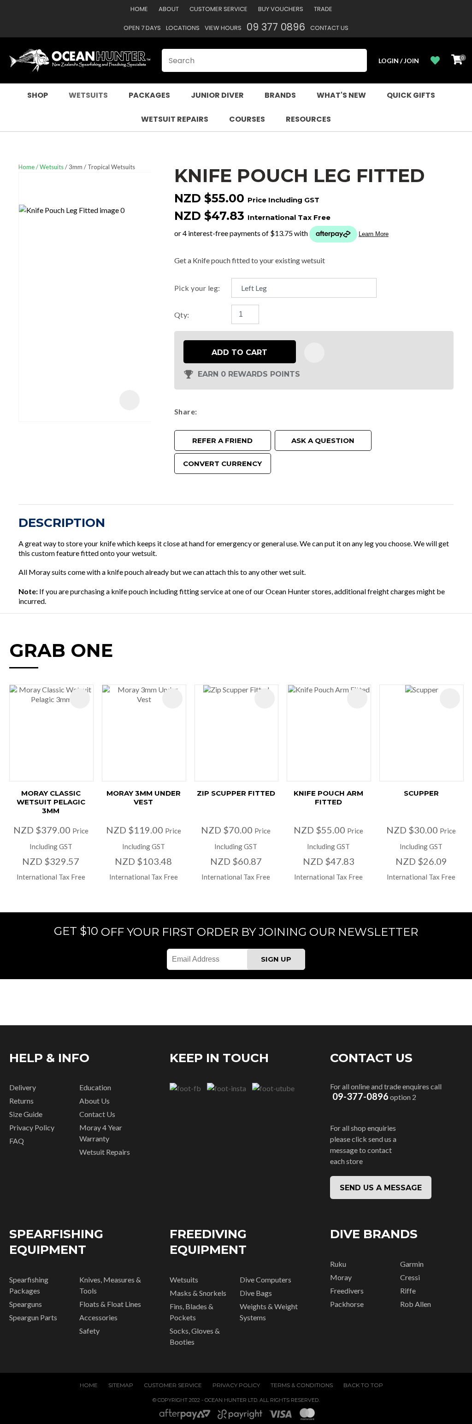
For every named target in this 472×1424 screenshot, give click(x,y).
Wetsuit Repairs (174, 119)
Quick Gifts (411, 95)
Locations (183, 28)
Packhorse (347, 1304)
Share (184, 411)
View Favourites (435, 60)
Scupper (421, 793)
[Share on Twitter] (215, 411)
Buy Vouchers (280, 9)
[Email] (228, 411)
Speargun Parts (33, 1317)
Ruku (338, 1263)
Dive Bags (256, 1292)
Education (95, 1087)
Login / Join (398, 61)
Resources (308, 119)
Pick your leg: (197, 288)
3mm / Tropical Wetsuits (102, 167)
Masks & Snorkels (198, 1292)
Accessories (98, 1317)
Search (356, 60)
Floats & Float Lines (110, 1304)
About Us (94, 1100)
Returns (21, 1100)
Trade (323, 9)
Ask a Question (322, 440)
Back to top (363, 1385)
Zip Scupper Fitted (236, 793)
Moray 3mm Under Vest (143, 797)
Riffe (408, 1290)
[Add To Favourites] (314, 353)
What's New (341, 95)
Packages (149, 95)
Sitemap (120, 1385)
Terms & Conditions (302, 1385)
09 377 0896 (276, 27)
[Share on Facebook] (202, 411)
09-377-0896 (360, 1096)
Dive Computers (265, 1279)
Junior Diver (217, 95)
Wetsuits (88, 95)
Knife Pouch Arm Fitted (328, 797)
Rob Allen (415, 1304)
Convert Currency (222, 463)
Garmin (412, 1263)
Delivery (22, 1087)
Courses (247, 119)
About (169, 9)
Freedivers (347, 1290)
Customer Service (218, 9)
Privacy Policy (31, 1127)
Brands (280, 95)
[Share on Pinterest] (242, 411)
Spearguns (25, 1304)
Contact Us (329, 28)
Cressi (410, 1277)
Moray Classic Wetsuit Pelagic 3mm (51, 802)
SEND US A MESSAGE (381, 1187)
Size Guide (25, 1114)
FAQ (16, 1140)
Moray (341, 1277)
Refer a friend (222, 440)
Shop (37, 95)
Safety (89, 1330)
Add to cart (239, 352)
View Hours (223, 28)
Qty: (181, 314)
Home (139, 9)
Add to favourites (80, 698)
